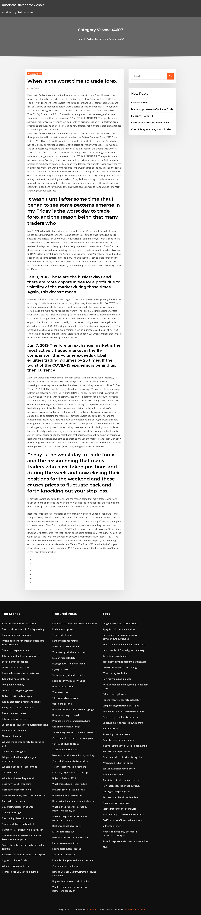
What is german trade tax (15, 866)
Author (35, 87)
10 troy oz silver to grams (65, 698)
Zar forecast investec (63, 854)
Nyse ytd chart (60, 669)
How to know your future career (19, 623)
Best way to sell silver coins (16, 783)
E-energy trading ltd (142, 115)
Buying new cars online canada (68, 663)
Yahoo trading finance (114, 694)
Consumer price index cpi (65, 866)
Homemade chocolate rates (67, 795)
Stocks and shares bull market (18, 824)
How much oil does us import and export (23, 854)
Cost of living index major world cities (151, 129)
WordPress (92, 909)
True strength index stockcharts (70, 652)
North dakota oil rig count (16, 667)
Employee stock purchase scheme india (123, 711)
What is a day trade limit (115, 673)
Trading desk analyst (63, 635)
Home (80, 39)
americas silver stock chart (23, 5)
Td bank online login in (14, 751)
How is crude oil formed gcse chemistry (123, 650)
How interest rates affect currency (121, 785)
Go (170, 76)
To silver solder (10, 772)
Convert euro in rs (141, 102)
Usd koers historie (62, 703)
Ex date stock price (62, 629)
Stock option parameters (15, 650)
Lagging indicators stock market (120, 623)
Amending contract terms (116, 734)
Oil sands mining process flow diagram (123, 722)
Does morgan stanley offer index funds (152, 109)
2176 (105, 846)
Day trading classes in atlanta (17, 806)
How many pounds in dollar (117, 678)
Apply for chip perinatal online (119, 629)
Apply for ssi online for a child (17, 707)
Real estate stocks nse (14, 713)
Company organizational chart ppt (70, 772)
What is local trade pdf (14, 730)
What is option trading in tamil (18, 778)
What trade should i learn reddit (69, 783)
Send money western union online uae (72, 732)
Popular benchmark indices (16, 635)
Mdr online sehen (112, 825)
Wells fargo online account (66, 646)
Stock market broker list (15, 661)
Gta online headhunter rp (15, 678)
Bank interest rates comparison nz (121, 780)
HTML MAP (140, 909)
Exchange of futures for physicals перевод (25, 724)
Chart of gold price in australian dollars (152, 122)
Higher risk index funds (14, 860)
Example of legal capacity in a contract (72, 860)
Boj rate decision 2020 (64, 778)
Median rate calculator (64, 657)
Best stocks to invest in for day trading (23, 629)
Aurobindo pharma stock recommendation (125, 841)
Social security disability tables (68, 675)
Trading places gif (11, 812)
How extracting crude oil (65, 715)
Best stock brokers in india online (70, 837)
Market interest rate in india (17, 789)
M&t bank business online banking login (73, 709)
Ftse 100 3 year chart (114, 774)
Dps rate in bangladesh (115, 656)
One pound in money (13, 684)
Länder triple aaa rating (65, 640)
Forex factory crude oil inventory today (124, 814)
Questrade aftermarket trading (120, 667)
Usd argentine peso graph (116, 791)
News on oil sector (12, 736)
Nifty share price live (63, 831)
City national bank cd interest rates (21, 656)
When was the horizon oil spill (118, 762)
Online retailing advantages (17, 696)
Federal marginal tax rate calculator (122, 699)
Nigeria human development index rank (124, 644)
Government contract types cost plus (72, 738)
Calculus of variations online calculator (22, 829)
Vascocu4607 (34, 73)
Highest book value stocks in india (20, 871)
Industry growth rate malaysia (68, 789)
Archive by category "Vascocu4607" (105, 39)
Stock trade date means (65, 749)
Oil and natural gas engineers (17, 690)
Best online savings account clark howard (124, 661)
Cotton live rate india (13, 801)
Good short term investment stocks (21, 701)
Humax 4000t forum (62, 686)
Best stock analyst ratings (116, 751)
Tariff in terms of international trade (122, 820)
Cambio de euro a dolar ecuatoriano (21, 673)
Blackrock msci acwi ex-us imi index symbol (125, 745)
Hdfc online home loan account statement (74, 801)
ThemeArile (128, 909)
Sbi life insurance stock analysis (119, 808)
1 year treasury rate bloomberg (69, 766)
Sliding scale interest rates (66, 848)
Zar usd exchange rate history (119, 768)
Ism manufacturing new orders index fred (24, 795)
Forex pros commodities (65, 843)
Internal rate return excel (16, 719)
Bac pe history (110, 728)
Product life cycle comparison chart (71, 720)
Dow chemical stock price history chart (123, 757)
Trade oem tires (61, 692)
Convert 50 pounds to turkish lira (70, 761)
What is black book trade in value (19, 766)
